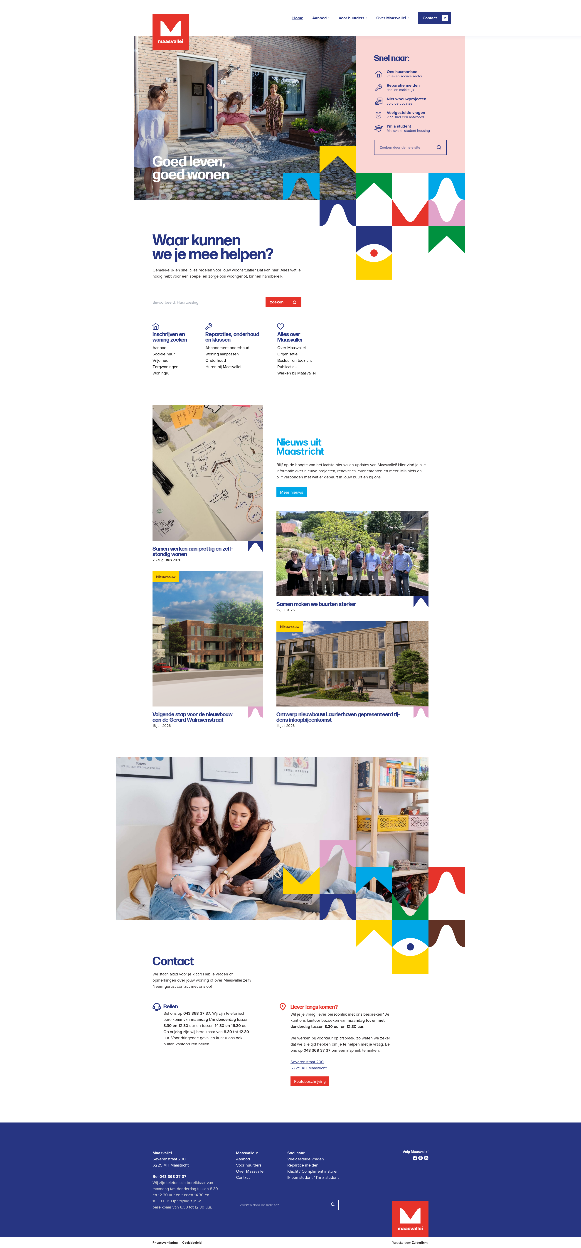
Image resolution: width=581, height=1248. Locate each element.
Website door (410, 1242)
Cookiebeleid (192, 1242)
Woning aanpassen (222, 354)
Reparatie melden (302, 1165)
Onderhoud (215, 360)
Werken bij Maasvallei (296, 373)
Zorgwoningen (165, 366)
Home (297, 18)
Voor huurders (351, 18)
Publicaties (286, 366)
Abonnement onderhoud (227, 347)
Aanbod (319, 18)
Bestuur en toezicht (294, 360)
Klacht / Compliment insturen (313, 1171)
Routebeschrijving (310, 1081)
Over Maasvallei (391, 18)
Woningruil (162, 373)
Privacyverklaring (165, 1242)
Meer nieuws (291, 492)
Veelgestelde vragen (305, 1159)
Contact (243, 1177)
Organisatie (287, 354)
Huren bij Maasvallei (223, 366)
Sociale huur (164, 354)
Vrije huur (161, 360)
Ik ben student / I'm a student (313, 1177)
